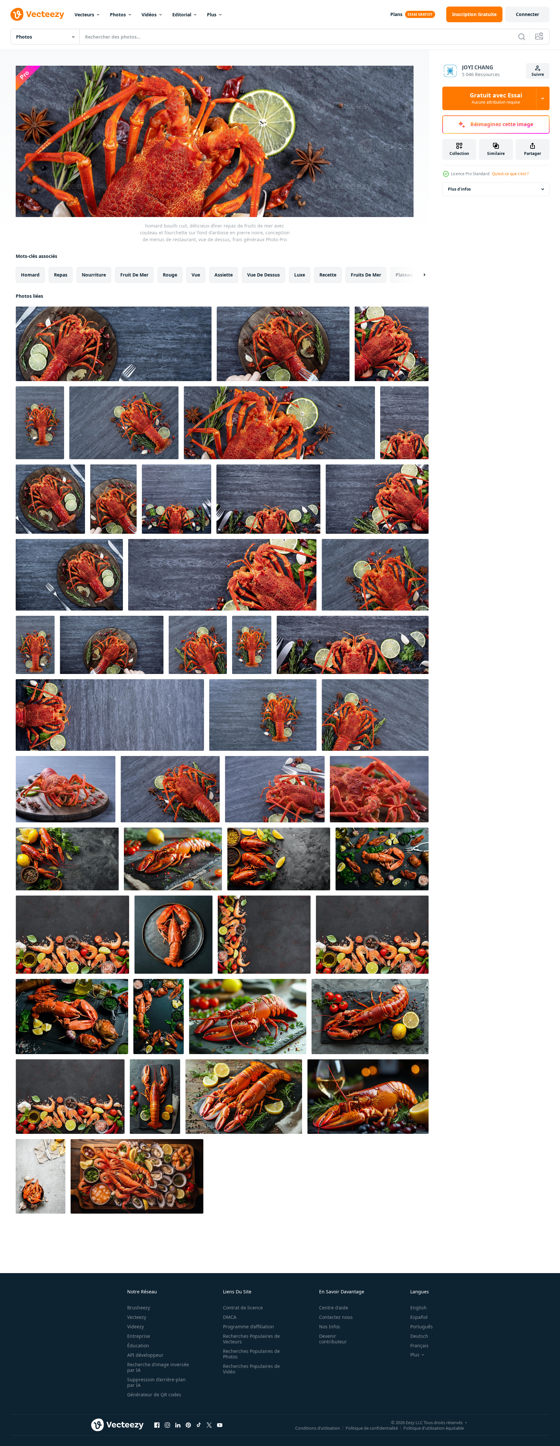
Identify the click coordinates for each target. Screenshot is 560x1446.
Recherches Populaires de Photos (251, 1354)
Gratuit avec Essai (496, 98)
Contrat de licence (243, 1307)
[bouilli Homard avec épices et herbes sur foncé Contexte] (67, 859)
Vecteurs (84, 14)
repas (60, 274)
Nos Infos (329, 1326)
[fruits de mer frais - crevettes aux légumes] (72, 935)
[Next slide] (418, 274)
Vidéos (149, 14)
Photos (118, 14)
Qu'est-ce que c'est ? (510, 174)
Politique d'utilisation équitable (433, 1428)
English (418, 1307)
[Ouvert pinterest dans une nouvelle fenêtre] (188, 1425)
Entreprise (138, 1336)
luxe (299, 274)
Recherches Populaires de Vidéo (251, 1369)
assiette (223, 274)
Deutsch (419, 1336)
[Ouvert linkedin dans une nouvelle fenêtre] (177, 1425)
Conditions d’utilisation (317, 1428)
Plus (211, 14)
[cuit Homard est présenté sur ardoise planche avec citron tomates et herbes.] (173, 859)
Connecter (527, 14)
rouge (170, 274)
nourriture (94, 274)
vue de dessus (263, 274)
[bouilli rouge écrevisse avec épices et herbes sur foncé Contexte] (278, 859)
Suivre (538, 74)
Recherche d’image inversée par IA (158, 1367)
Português (421, 1326)
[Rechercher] (522, 37)
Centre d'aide (333, 1307)
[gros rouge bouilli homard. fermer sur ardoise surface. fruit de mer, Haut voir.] (173, 935)
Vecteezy (136, 1317)
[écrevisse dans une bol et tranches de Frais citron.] (40, 1176)
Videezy (135, 1326)
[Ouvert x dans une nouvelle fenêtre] (209, 1425)
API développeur (145, 1355)
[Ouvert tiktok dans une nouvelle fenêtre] (198, 1425)
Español (419, 1317)
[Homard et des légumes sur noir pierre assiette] (370, 1016)
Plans (396, 14)
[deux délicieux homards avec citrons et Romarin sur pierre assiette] (243, 1096)
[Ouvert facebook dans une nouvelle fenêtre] (157, 1425)
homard (30, 274)
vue (196, 274)
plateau (404, 274)
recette (327, 274)
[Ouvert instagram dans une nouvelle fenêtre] (167, 1425)
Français (419, 1345)
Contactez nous (336, 1317)
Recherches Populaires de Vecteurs (251, 1339)
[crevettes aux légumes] (372, 935)
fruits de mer (366, 274)
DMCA (229, 1317)
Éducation (138, 1345)
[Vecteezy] (37, 14)
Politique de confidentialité (372, 1428)
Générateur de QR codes (154, 1394)
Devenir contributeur (333, 1339)
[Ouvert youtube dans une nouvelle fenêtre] (219, 1425)
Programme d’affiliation (248, 1326)
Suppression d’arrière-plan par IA (156, 1382)
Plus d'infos (459, 189)
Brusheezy (138, 1307)
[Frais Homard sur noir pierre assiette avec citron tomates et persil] (155, 1096)
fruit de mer (134, 274)
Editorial (181, 14)
